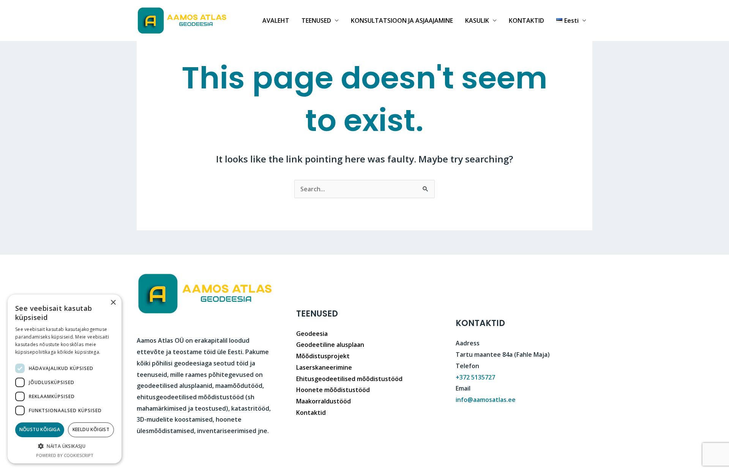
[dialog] (65, 379)
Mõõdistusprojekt (323, 356)
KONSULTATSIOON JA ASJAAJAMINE (402, 20)
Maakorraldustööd (323, 401)
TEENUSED (316, 20)
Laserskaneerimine (324, 367)
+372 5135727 (475, 377)
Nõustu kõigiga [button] (39, 429)
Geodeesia (312, 333)
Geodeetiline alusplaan (330, 344)
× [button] (113, 303)
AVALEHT (275, 20)
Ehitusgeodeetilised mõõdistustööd (349, 379)
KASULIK (477, 20)
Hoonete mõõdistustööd (333, 390)
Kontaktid (311, 412)
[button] (64, 446)
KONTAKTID (526, 20)
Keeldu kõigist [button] (91, 429)
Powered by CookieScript (64, 455)
